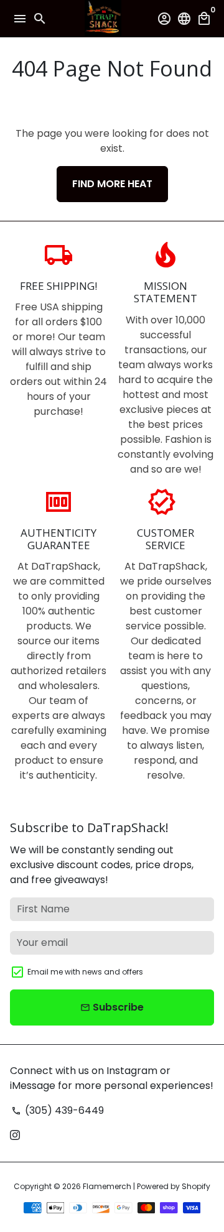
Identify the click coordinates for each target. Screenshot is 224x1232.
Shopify (196, 1186)
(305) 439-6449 (57, 1110)
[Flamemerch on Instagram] (15, 1135)
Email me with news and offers (85, 971)
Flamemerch (107, 1186)
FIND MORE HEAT (112, 184)
